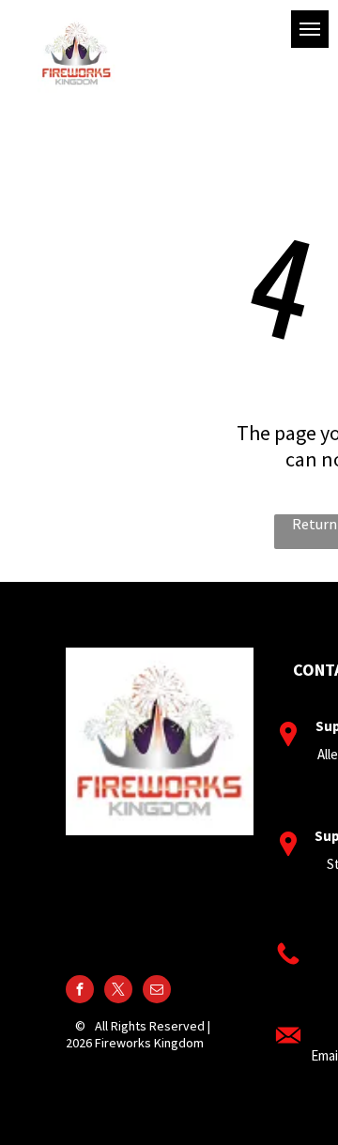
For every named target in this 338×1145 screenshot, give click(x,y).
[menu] (310, 29)
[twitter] (118, 991)
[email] (157, 991)
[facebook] (80, 991)
